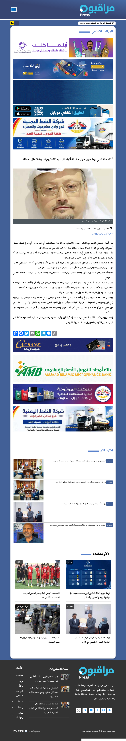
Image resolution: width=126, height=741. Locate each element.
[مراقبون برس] (95, 9)
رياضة (20, 707)
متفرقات (19, 702)
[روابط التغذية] (109, 710)
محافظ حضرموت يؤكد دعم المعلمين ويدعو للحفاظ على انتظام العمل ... (81, 482)
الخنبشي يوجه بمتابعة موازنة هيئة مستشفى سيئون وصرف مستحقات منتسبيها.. (43, 692)
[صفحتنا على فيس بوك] (97, 710)
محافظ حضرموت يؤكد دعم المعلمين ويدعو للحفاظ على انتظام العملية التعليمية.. (43, 708)
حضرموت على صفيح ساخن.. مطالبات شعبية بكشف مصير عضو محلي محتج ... (78, 525)
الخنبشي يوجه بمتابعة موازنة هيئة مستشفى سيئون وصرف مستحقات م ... (79, 461)
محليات (19, 675)
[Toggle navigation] (13, 9)
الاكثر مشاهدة (101, 554)
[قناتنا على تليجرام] (85, 710)
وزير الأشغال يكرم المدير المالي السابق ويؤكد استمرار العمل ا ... (84, 504)
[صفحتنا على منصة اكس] (78, 710)
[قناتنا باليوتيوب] (91, 710)
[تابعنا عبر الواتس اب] (103, 710)
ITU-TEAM (19, 731)
